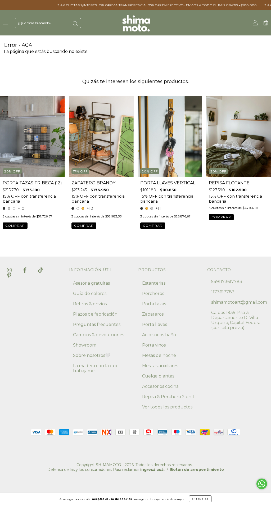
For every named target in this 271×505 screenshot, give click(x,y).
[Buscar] (75, 23)
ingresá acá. (152, 469)
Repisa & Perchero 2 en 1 (168, 396)
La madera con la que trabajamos (96, 368)
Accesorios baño (159, 334)
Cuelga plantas (158, 376)
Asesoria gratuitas (91, 283)
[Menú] (5, 23)
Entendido (200, 499)
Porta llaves (154, 324)
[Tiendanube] (135, 482)
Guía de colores (89, 293)
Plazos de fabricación (95, 314)
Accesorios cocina (160, 386)
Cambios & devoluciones (98, 334)
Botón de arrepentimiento (197, 469)
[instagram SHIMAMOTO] (10, 269)
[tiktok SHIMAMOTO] (40, 269)
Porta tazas (154, 303)
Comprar (15, 226)
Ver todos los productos (167, 407)
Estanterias (153, 283)
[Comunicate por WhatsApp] (261, 484)
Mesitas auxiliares (160, 365)
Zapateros (153, 314)
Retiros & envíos (90, 303)
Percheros (153, 293)
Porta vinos (154, 345)
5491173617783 (226, 281)
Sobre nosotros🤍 (91, 355)
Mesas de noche (159, 355)
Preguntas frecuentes (96, 324)
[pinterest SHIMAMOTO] (9, 275)
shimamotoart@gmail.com (239, 302)
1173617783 (222, 291)
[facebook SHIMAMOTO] (25, 269)
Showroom (84, 345)
